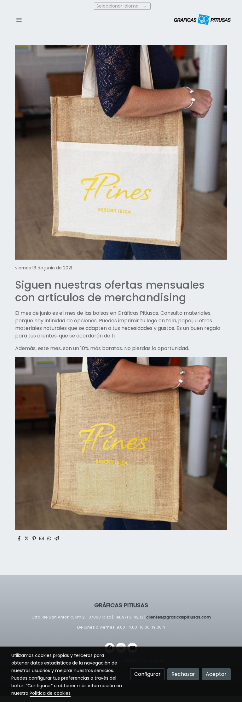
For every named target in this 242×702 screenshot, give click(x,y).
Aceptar (216, 674)
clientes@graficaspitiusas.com (178, 617)
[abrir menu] (19, 19)
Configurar (147, 674)
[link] (202, 19)
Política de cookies (50, 693)
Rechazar (183, 674)
